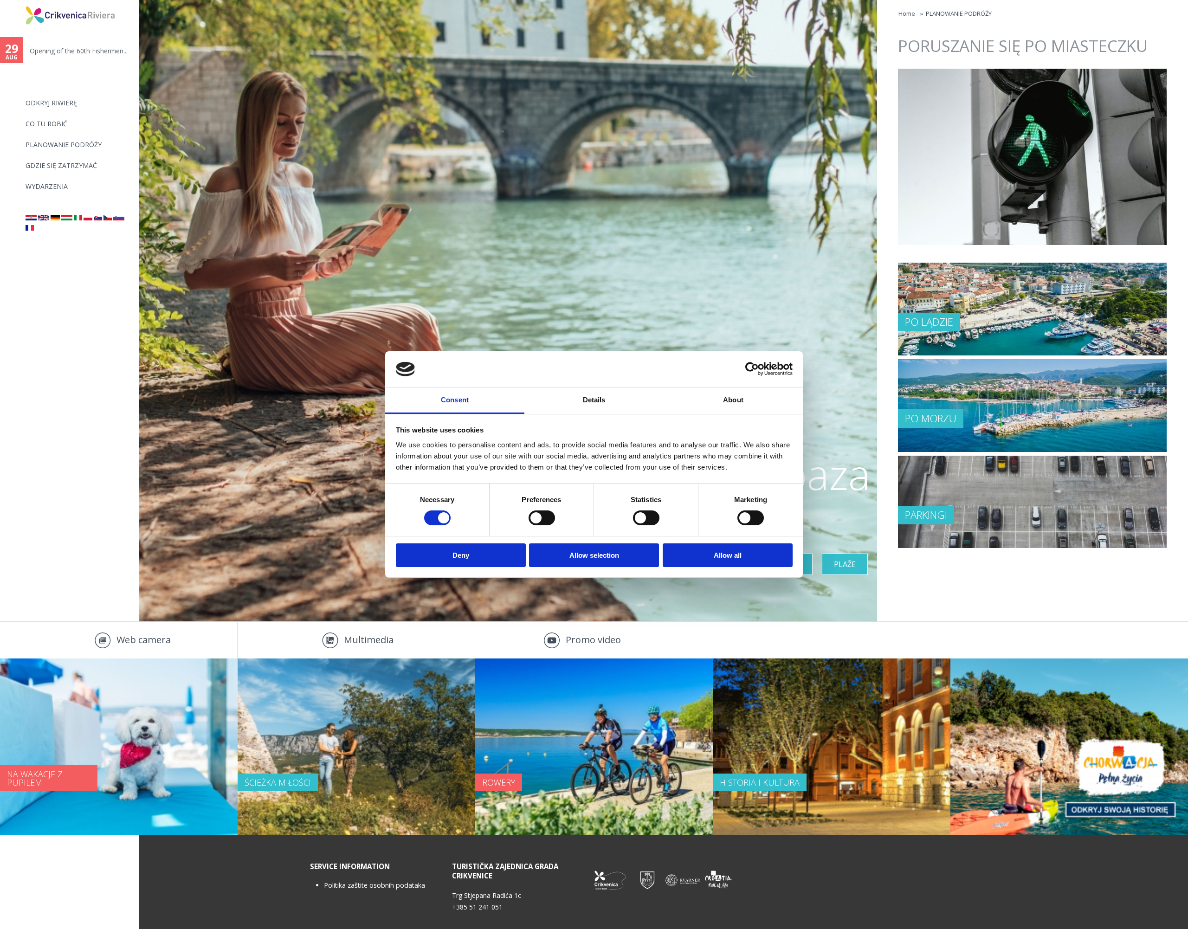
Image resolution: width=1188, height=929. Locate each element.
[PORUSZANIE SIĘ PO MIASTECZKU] (88, 217)
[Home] (19, 4)
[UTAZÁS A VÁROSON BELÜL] (66, 217)
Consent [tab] (455, 400)
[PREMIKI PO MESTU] (118, 217)
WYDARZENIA (47, 186)
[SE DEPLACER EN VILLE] (30, 228)
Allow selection (594, 555)
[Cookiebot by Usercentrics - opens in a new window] (752, 369)
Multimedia (369, 639)
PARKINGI (926, 515)
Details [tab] (594, 400)
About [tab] (733, 400)
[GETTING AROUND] (43, 217)
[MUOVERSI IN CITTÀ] (78, 217)
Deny (460, 555)
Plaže (845, 564)
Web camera (143, 639)
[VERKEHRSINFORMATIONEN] (55, 217)
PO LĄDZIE (929, 322)
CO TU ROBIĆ (46, 123)
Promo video (593, 639)
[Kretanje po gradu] (31, 217)
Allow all (728, 555)
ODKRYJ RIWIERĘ (51, 102)
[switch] (542, 517)
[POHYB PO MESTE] (98, 217)
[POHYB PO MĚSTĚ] (107, 217)
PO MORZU (930, 418)
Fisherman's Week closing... (70, 50)
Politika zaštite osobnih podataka (374, 885)
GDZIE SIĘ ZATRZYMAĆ (61, 165)
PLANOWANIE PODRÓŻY (64, 144)
